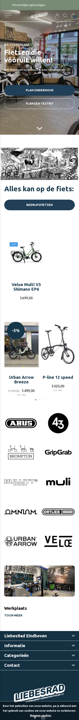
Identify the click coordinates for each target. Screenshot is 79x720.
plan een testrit (40, 103)
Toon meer (13, 615)
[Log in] (57, 15)
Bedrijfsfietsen (39, 205)
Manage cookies (40, 715)
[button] (8, 15)
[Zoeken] (65, 15)
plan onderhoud (40, 90)
